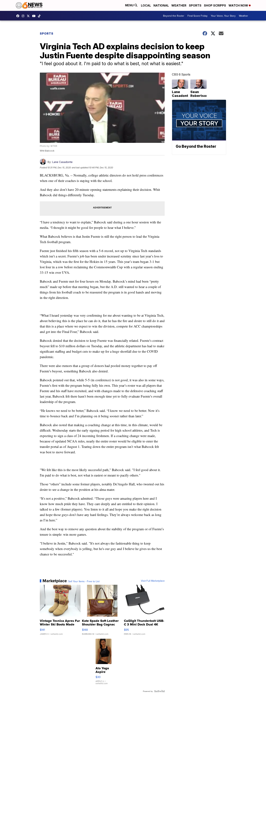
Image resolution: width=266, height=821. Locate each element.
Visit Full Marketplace (153, 580)
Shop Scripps (215, 5)
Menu (129, 5)
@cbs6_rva (40, 15)
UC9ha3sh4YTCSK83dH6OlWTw (34, 15)
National (161, 5)
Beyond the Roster (173, 16)
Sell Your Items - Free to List (84, 581)
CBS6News (18, 15)
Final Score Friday (197, 16)
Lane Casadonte (62, 162)
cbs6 (24, 15)
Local (146, 5)
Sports (195, 5)
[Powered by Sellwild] (159, 691)
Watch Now (239, 5)
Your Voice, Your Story (223, 16)
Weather (178, 5)
